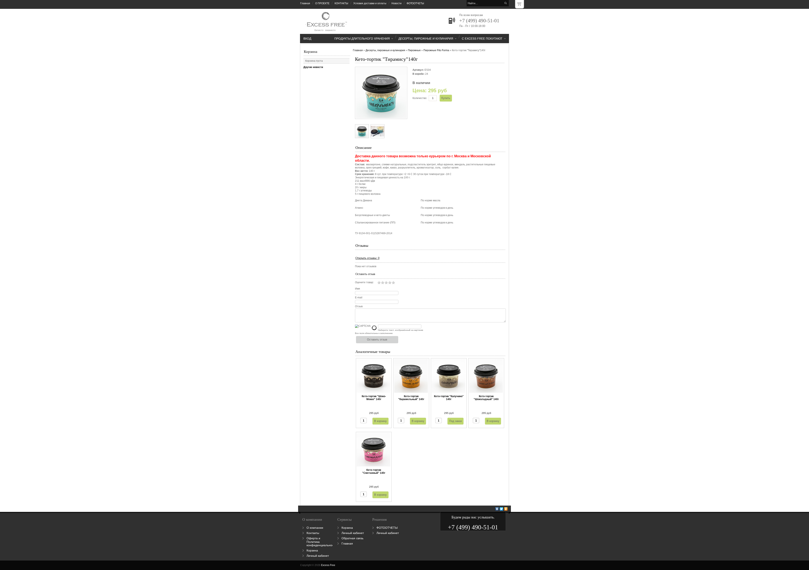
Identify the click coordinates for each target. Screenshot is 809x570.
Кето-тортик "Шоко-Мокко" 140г (374, 398)
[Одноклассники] (506, 509)
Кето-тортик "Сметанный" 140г (373, 471)
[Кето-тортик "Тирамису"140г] (362, 131)
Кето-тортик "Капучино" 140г (449, 398)
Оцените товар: (364, 282)
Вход (307, 38)
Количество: (420, 98)
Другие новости (313, 67)
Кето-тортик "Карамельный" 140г (411, 398)
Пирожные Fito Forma (436, 50)
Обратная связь (352, 538)
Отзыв (359, 306)
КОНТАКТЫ (341, 3)
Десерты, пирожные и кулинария (425, 38)
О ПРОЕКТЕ (322, 3)
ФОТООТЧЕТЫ (415, 3)
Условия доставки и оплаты (369, 3)
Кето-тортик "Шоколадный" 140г (486, 398)
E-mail (358, 297)
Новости (396, 3)
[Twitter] (501, 509)
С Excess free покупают (482, 38)
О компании (315, 527)
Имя (357, 288)
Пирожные (414, 50)
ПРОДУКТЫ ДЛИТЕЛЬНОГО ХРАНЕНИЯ (362, 38)
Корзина (310, 51)
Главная (305, 3)
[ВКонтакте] (497, 509)
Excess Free (328, 565)
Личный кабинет (318, 555)
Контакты (313, 533)
